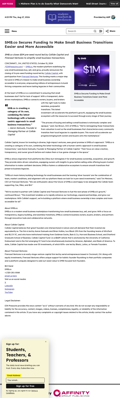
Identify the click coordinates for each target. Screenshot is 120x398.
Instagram (9, 289)
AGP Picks (7, 4)
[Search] (95, 31)
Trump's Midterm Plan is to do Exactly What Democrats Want (45, 3)
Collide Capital (51, 73)
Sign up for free (25, 385)
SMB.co (29, 66)
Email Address (13, 375)
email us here (11, 276)
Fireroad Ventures (30, 76)
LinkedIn (9, 286)
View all (114, 3)
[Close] (46, 342)
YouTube (9, 292)
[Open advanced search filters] (100, 31)
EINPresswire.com (14, 66)
